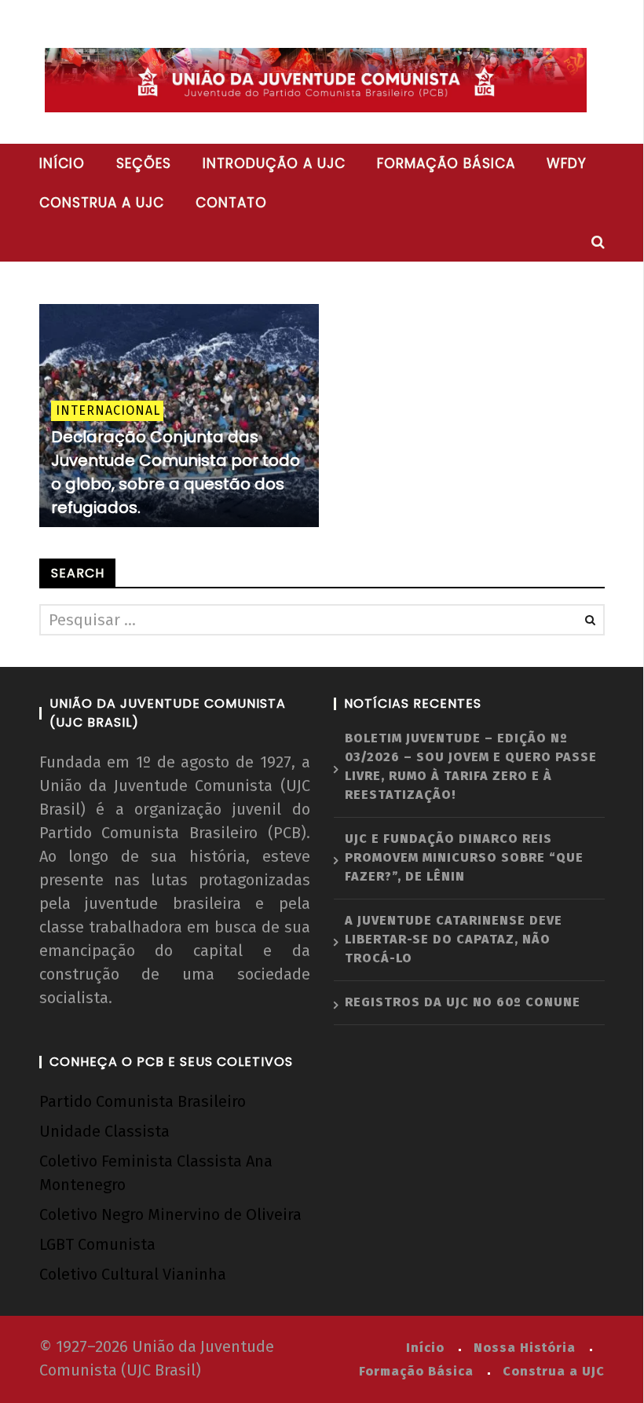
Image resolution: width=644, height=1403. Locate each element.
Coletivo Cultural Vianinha (132, 1274)
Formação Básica (416, 1371)
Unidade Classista (104, 1131)
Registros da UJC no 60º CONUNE (462, 1002)
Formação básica (446, 163)
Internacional (108, 410)
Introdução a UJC (274, 163)
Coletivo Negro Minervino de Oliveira (170, 1214)
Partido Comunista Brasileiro (142, 1101)
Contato (231, 202)
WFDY (567, 163)
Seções (143, 163)
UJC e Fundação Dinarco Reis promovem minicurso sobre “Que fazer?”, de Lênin (464, 857)
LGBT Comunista (97, 1244)
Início (62, 163)
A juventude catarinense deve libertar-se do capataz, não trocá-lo (453, 939)
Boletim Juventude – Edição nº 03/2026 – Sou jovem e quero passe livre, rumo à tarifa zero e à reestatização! (471, 766)
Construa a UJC (101, 202)
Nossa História (525, 1347)
